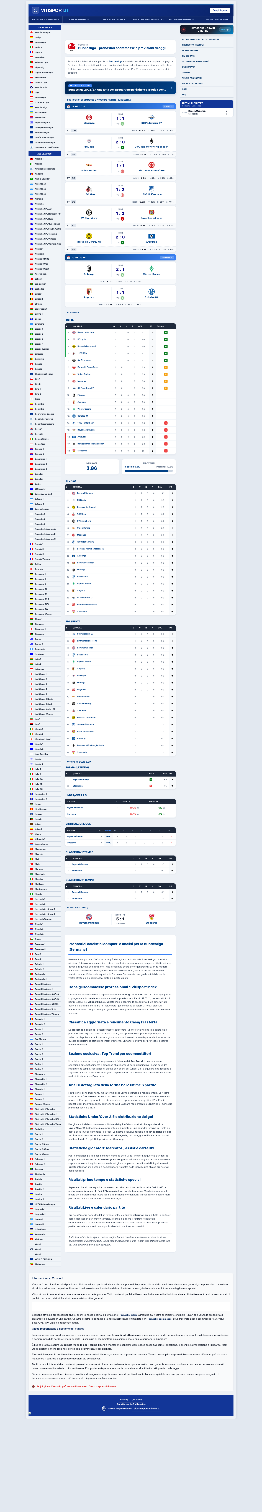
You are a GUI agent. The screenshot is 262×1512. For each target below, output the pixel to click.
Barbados (39, 289)
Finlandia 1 (40, 514)
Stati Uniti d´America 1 (45, 1109)
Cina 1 (38, 389)
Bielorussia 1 (41, 309)
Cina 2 (38, 394)
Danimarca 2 (41, 464)
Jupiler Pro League (44, 72)
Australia (39, 204)
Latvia (37, 824)
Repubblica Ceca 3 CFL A (47, 994)
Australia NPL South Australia (48, 229)
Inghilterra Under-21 (45, 709)
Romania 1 (40, 1019)
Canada (38, 364)
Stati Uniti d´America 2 (46, 1114)
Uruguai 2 (39, 1224)
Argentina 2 (40, 189)
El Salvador (40, 489)
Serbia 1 (39, 1064)
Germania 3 (40, 584)
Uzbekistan (40, 1229)
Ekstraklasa (40, 77)
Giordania (39, 634)
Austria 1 (39, 249)
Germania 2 (40, 579)
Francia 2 (39, 549)
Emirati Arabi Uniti (43, 494)
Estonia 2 (39, 504)
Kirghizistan (41, 809)
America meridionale (45, 169)
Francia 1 (39, 544)
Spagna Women (42, 1104)
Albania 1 (39, 159)
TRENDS (186, 72)
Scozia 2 (39, 1049)
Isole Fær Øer (41, 754)
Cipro (37, 399)
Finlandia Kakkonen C (45, 539)
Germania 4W (41, 609)
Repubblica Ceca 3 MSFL (46, 1004)
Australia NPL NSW (44, 219)
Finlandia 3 (40, 524)
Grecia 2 (39, 644)
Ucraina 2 (39, 1199)
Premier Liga (41, 107)
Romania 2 (40, 1024)
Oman (38, 939)
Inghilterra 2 (41, 679)
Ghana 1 (38, 619)
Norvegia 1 (40, 899)
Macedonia (40, 849)
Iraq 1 (37, 724)
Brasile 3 (39, 339)
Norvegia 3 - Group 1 (45, 909)
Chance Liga (41, 82)
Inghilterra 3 (41, 684)
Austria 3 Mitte (42, 259)
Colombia (39, 404)
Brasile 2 (39, 334)
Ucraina (38, 1194)
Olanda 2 (39, 929)
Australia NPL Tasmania (46, 234)
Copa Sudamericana (44, 424)
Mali (37, 859)
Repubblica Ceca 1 (43, 984)
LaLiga (38, 37)
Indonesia (39, 669)
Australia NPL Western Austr (48, 244)
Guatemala (40, 649)
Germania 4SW (42, 604)
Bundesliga (40, 42)
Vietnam (39, 1239)
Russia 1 (39, 1029)
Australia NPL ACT (43, 209)
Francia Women (42, 559)
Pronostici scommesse (45, 19)
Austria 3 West (42, 269)
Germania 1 (40, 574)
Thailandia (40, 1174)
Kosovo (38, 814)
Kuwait (38, 819)
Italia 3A (39, 779)
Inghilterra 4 (41, 689)
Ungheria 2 (40, 1214)
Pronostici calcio (128, 1315)
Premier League (42, 32)
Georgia (39, 569)
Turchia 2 (39, 1189)
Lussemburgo (41, 844)
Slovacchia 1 (41, 1079)
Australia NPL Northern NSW (48, 214)
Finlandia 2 (40, 519)
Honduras (39, 654)
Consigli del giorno (216, 19)
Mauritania (40, 874)
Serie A (38, 47)
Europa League (42, 132)
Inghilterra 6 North (44, 699)
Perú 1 (38, 954)
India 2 (38, 664)
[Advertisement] (120, 30)
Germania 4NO (42, 599)
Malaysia (39, 854)
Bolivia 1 (39, 314)
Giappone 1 (40, 629)
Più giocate (188, 56)
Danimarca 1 (41, 459)
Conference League (44, 137)
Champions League (44, 127)
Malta (37, 864)
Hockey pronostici (114, 19)
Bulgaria (39, 354)
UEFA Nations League (45, 142)
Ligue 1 (38, 52)
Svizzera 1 (40, 1159)
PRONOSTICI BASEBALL (193, 83)
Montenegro (41, 889)
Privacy (124, 1399)
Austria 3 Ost (41, 264)
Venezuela (40, 1234)
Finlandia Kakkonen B (45, 534)
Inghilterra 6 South (44, 704)
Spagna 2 (39, 1099)
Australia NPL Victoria (45, 239)
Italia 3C (39, 789)
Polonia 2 (39, 969)
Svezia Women (42, 1154)
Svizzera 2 (40, 1164)
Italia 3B (38, 784)
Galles (38, 564)
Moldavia (39, 884)
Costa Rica (40, 444)
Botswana (39, 324)
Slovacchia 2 (41, 1084)
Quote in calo (190, 50)
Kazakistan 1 (41, 794)
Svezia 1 (39, 1134)
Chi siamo (137, 1399)
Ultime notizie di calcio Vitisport (200, 39)
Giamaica (39, 624)
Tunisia (38, 1179)
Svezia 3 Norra (42, 1144)
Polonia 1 (39, 964)
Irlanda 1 (39, 729)
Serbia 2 (39, 1069)
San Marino (40, 1039)
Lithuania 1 (40, 839)
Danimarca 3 (41, 469)
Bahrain (38, 279)
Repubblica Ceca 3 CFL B (47, 999)
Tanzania (39, 1169)
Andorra (39, 174)
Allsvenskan (41, 112)
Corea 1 (38, 429)
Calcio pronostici (79, 19)
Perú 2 (38, 959)
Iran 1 (37, 719)
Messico (39, 879)
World (38, 1244)
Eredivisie (40, 57)
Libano (38, 834)
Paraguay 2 (40, 949)
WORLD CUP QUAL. (44, 1259)
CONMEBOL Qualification (47, 147)
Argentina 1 (40, 184)
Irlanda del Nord (42, 739)
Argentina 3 (40, 194)
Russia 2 (39, 1034)
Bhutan (38, 304)
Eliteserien (40, 117)
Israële (38, 759)
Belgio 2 (39, 299)
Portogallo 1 (40, 974)
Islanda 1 (39, 744)
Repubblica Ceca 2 (44, 989)
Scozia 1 (39, 1044)
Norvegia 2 (40, 904)
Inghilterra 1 (41, 674)
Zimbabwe (40, 1264)
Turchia (38, 1184)
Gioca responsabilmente (146, 1408)
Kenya (38, 804)
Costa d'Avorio (42, 439)
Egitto (38, 484)
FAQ (184, 94)
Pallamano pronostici (182, 19)
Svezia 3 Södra (42, 1149)
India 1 (38, 659)
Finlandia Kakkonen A (45, 529)
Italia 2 (38, 774)
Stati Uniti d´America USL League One (48, 1119)
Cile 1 (37, 379)
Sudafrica (39, 1129)
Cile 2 (37, 384)
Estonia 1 (39, 499)
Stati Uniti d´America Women (48, 1124)
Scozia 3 (39, 1054)
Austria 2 (39, 254)
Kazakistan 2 (41, 799)
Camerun (39, 359)
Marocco (39, 869)
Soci (184, 89)
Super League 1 (42, 122)
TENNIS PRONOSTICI (192, 78)
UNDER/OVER (188, 67)
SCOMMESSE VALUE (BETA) (195, 61)
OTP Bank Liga (42, 102)
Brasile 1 (39, 329)
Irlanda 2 (39, 734)
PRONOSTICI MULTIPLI (193, 45)
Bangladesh (40, 284)
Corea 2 (39, 434)
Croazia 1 (39, 449)
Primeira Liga (41, 62)
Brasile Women (42, 349)
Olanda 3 (39, 934)
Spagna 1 (39, 1094)
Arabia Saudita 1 (42, 179)
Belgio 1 (38, 294)
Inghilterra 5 (41, 694)
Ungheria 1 (40, 1209)
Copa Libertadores (44, 419)
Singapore (40, 1074)
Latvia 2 (38, 829)
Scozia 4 (39, 1059)
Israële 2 (39, 764)
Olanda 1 (39, 924)
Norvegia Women (43, 919)
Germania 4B (41, 589)
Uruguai (39, 1219)
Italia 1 (38, 769)
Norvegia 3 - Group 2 (45, 914)
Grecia (38, 639)
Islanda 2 (39, 749)
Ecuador (39, 474)
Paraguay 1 (40, 944)
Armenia (39, 199)
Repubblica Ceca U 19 (45, 1009)
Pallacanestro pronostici (148, 19)
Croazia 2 (39, 454)
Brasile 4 (39, 344)
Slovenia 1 (40, 1089)
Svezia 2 (39, 1139)
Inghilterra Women (44, 714)
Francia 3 (39, 554)
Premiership (41, 87)
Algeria (38, 164)
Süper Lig (39, 67)
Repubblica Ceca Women (47, 1014)
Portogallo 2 (41, 979)
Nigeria (38, 894)
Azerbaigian (41, 274)
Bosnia (38, 319)
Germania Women (43, 614)
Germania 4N (41, 594)
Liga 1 (37, 92)
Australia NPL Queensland (47, 224)
